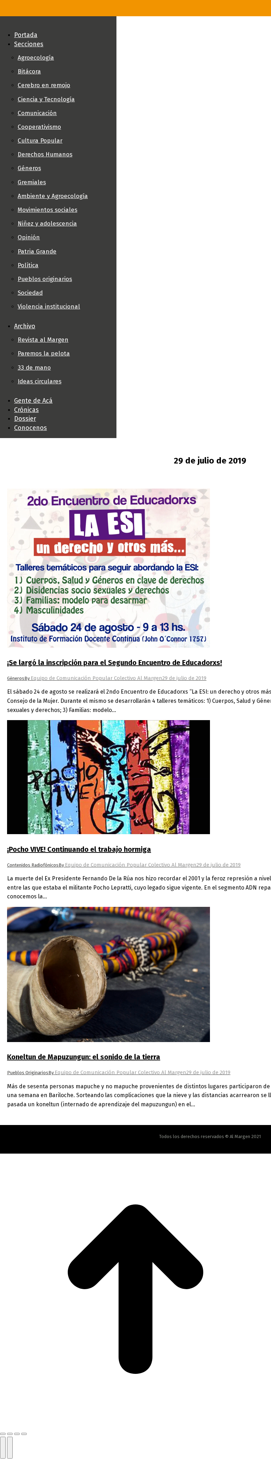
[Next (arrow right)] (10, 1448)
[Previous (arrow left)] (3, 1448)
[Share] (10, 1434)
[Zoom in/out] (24, 1434)
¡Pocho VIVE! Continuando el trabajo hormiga (79, 849)
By (93, 678)
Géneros (15, 678)
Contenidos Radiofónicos (33, 865)
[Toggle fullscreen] (17, 1434)
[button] (58, 23)
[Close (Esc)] (3, 1434)
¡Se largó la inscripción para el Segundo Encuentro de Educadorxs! (114, 662)
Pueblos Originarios (27, 1072)
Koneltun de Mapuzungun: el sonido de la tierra (83, 1057)
